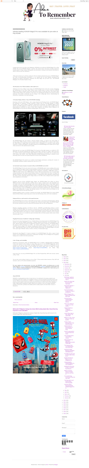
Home (36, 302)
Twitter (64, 87)
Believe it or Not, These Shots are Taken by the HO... (69, 318)
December (67, 264)
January (66, 397)
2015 (64, 413)
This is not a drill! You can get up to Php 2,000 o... (69, 305)
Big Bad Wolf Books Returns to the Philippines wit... (68, 359)
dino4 (47, 464)
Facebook (65, 83)
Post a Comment (18, 299)
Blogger (56, 464)
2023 (64, 262)
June (66, 275)
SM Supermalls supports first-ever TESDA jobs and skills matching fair (69, 157)
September (67, 269)
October (66, 268)
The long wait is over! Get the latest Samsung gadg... (69, 381)
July (66, 273)
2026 (64, 256)
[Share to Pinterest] (29, 291)
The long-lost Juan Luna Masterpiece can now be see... (68, 346)
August (66, 271)
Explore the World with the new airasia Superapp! (69, 282)
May (66, 390)
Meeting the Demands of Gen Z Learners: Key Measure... (69, 367)
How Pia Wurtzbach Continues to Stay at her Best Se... (69, 291)
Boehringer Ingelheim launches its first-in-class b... (69, 278)
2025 (64, 258)
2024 (64, 260)
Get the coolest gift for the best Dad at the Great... (69, 332)
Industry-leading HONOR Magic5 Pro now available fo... (69, 363)
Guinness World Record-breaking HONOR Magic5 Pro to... (69, 386)
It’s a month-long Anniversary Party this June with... (69, 377)
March (66, 394)
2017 (64, 409)
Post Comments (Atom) (24, 304)
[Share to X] (26, 291)
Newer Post (15, 302)
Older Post (56, 302)
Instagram (65, 85)
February (67, 396)
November (67, 266)
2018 (64, 407)
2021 (64, 402)
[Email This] (23, 291)
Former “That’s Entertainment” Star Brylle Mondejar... (69, 323)
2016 (64, 411)
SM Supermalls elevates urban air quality (69, 127)
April (66, 392)
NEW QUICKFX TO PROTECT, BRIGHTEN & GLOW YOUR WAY (69, 341)
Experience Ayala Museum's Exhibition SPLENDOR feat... (69, 350)
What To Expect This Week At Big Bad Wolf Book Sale (69, 295)
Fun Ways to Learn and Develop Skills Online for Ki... (69, 355)
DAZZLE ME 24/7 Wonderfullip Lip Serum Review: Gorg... (68, 327)
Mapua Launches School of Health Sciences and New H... (69, 372)
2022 (64, 400)
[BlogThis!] (25, 291)
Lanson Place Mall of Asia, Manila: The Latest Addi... (69, 314)
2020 (64, 404)
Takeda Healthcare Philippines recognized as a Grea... (68, 309)
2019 (64, 406)
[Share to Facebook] (27, 291)
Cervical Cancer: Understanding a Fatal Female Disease (68, 300)
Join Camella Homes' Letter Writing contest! (69, 337)
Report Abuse (65, 448)
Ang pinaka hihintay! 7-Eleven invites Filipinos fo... (69, 287)
